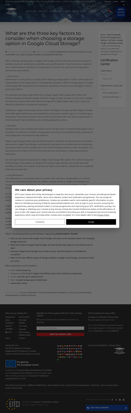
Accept (91, 222)
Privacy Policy (103, 215)
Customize (39, 222)
